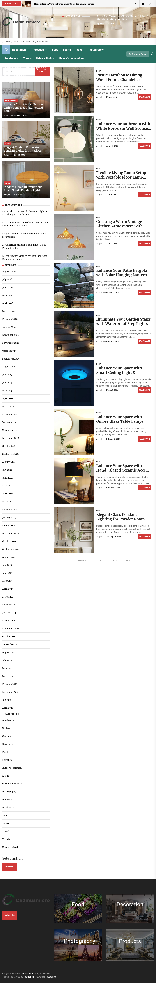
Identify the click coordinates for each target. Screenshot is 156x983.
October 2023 (9, 541)
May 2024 (7, 485)
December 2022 (10, 620)
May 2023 (7, 581)
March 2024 (8, 501)
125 (115, 560)
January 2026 (9, 327)
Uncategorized (10, 847)
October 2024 (9, 446)
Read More (144, 97)
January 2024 (9, 517)
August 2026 (9, 271)
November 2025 (10, 343)
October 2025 (9, 350)
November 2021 (10, 692)
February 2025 (9, 414)
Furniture (7, 760)
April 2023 (7, 588)
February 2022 (9, 684)
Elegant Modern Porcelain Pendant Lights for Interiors (22, 149)
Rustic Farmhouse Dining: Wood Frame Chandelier (120, 77)
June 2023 (7, 573)
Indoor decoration (12, 767)
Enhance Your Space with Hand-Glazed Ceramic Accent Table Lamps (123, 470)
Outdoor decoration (12, 783)
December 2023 (10, 525)
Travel (79, 49)
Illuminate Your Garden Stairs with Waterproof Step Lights (123, 321)
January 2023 (9, 612)
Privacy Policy (45, 58)
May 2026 (7, 295)
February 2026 (10, 319)
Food (55, 49)
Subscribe (10, 867)
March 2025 (8, 406)
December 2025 (10, 335)
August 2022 (8, 652)
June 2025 (7, 382)
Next (128, 560)
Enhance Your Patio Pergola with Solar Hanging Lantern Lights (121, 275)
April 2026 (7, 303)
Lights (5, 775)
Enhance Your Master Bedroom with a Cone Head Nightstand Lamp (25, 108)
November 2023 (10, 533)
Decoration (19, 49)
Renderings (12, 58)
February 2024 (10, 509)
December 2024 (10, 430)
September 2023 (10, 549)
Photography (96, 49)
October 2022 (9, 636)
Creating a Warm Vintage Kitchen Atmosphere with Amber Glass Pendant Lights (122, 226)
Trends (27, 58)
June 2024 (7, 477)
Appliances (8, 720)
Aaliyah (99, 97)
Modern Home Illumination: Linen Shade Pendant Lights (23, 188)
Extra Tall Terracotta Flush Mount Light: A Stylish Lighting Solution (122, 18)
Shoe (4, 815)
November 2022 (10, 628)
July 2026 (7, 279)
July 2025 (7, 374)
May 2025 (7, 390)
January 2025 (9, 422)
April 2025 (7, 398)
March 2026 (8, 311)
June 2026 (7, 287)
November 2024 (10, 438)
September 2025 (10, 358)
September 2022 (10, 644)
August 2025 (8, 366)
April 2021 (7, 708)
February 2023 (9, 604)
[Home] (6, 49)
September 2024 (11, 454)
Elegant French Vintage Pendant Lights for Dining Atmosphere (24, 257)
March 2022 (8, 676)
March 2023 (8, 596)
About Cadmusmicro (71, 58)
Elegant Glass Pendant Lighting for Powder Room (120, 516)
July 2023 (7, 565)
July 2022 (7, 660)
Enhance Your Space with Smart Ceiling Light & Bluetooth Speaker (119, 372)
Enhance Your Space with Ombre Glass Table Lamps (119, 419)
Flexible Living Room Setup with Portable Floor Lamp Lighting (121, 177)
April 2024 (7, 493)
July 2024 (7, 469)
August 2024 (9, 462)
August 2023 (8, 557)
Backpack (7, 728)
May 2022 (7, 668)
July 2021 (7, 700)
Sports (67, 49)
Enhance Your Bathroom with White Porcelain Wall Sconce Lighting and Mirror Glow (123, 128)
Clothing (7, 736)
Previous (82, 560)
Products (38, 49)
